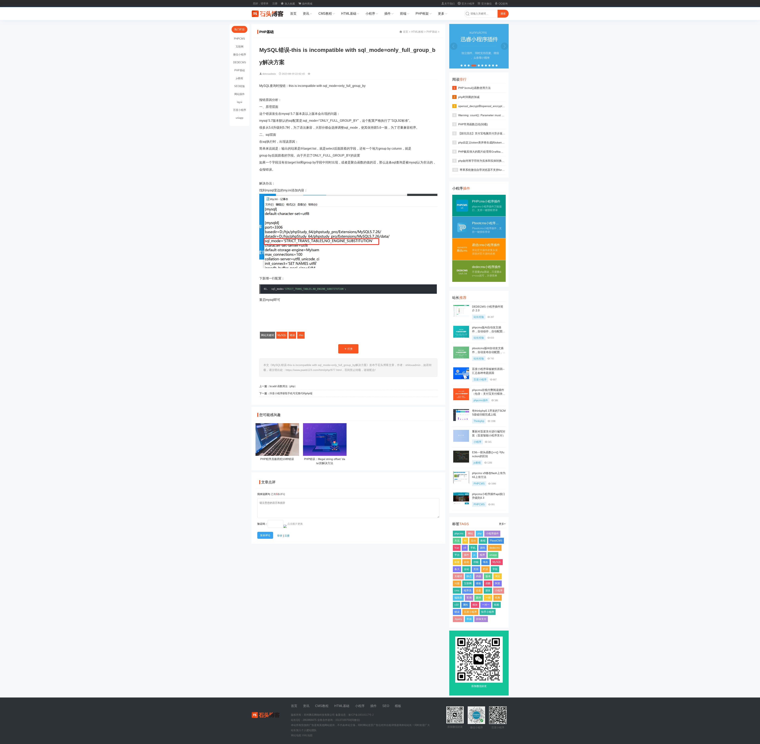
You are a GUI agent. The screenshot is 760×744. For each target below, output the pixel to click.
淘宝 (497, 576)
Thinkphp (479, 421)
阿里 (497, 583)
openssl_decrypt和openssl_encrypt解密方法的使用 (490, 106)
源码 (482, 547)
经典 (497, 597)
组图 (496, 604)
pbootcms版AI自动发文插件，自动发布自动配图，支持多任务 (488, 352)
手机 (473, 547)
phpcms (459, 533)
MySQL (281, 335)
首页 (293, 13)
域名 (485, 562)
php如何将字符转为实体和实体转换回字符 (484, 160)
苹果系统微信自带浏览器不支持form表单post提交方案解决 (496, 169)
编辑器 (458, 597)
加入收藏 (288, 3)
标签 (457, 562)
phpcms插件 (481, 400)
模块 (475, 604)
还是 (478, 590)
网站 (470, 533)
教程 (482, 540)
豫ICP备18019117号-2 (361, 714)
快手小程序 (487, 611)
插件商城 (305, 3)
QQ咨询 (501, 3)
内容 (478, 576)
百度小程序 (480, 379)
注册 (274, 3)
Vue (456, 547)
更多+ (502, 523)
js (474, 554)
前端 (404, 13)
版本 (488, 576)
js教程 (477, 462)
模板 (478, 583)
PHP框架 (424, 13)
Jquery (458, 619)
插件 (389, 13)
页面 (476, 569)
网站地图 (296, 735)
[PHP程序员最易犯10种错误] (277, 454)
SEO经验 (239, 86)
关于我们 (448, 3)
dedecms (494, 547)
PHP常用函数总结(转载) (473, 124)
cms (456, 590)
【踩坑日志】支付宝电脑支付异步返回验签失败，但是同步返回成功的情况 (504, 133)
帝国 (469, 619)
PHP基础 (432, 31)
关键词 (458, 576)
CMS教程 (326, 13)
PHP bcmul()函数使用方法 (474, 87)
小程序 (372, 13)
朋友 (487, 590)
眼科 (478, 597)
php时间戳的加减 (469, 97)
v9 (464, 547)
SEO (385, 706)
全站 (466, 569)
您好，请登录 (260, 3)
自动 (466, 562)
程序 (482, 554)
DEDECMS (239, 62)
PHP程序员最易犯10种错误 (277, 459)
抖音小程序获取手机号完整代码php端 (291, 393)
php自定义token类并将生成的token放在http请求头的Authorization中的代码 (504, 142)
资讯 (307, 13)
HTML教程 (417, 31)
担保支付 (481, 619)
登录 (279, 535)
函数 (488, 583)
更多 (442, 13)
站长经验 (479, 316)
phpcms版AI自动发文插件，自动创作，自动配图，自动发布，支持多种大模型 (488, 331)
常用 (469, 597)
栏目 (485, 569)
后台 (473, 540)
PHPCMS (479, 483)
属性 (465, 604)
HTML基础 (350, 13)
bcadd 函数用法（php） (283, 386)
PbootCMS (496, 540)
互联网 (468, 583)
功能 (476, 562)
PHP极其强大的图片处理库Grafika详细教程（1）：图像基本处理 (498, 151)
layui (239, 102)
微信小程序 (239, 54)
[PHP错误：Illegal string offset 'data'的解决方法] (325, 454)
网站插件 (239, 94)
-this (300, 335)
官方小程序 (466, 3)
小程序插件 (492, 533)
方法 (457, 540)
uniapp (493, 554)
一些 (488, 597)
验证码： (262, 523)
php (479, 533)
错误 (292, 335)
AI (465, 540)
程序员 (467, 590)
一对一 (486, 604)
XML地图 (307, 735)
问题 (457, 583)
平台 (457, 554)
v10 (456, 604)
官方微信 (484, 3)
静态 (469, 576)
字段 (495, 569)
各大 (457, 569)
